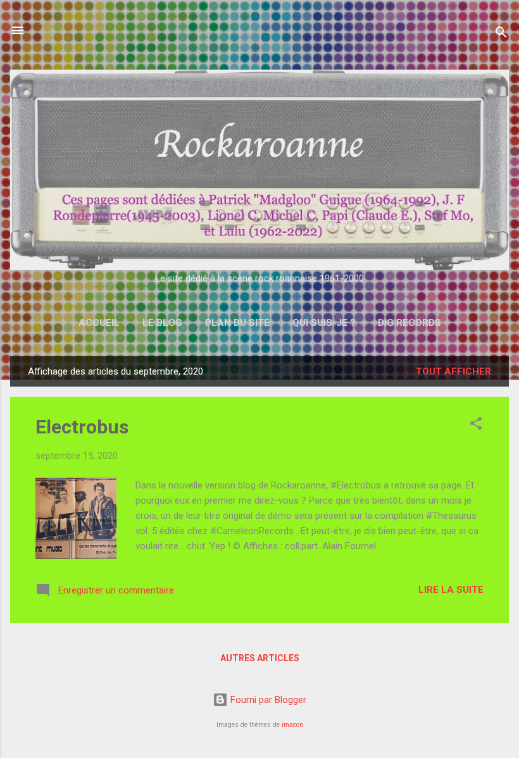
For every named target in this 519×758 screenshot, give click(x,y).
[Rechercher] (501, 34)
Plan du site (237, 322)
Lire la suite (451, 589)
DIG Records (409, 322)
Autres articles (259, 658)
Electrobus (81, 427)
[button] (476, 425)
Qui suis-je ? (323, 322)
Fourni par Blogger (267, 699)
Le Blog (162, 322)
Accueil (99, 322)
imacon (292, 725)
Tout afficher (453, 371)
